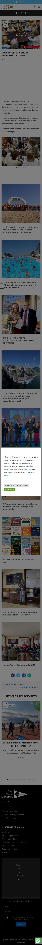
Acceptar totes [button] (9, 489)
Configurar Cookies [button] (22, 485)
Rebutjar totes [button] (9, 485)
